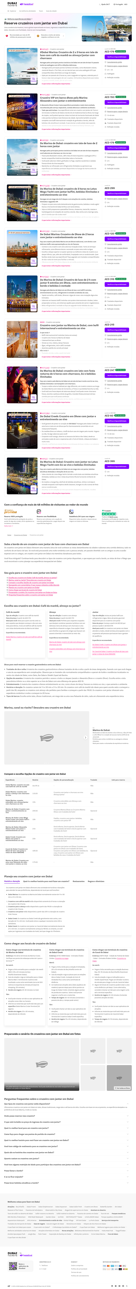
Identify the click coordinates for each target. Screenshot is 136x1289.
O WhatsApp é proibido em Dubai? (65, 1227)
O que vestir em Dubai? (42, 1227)
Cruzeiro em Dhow (91, 1207)
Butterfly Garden (106, 1207)
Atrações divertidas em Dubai (49, 1230)
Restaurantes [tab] (78, 881)
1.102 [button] (47, 231)
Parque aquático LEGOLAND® (112, 1217)
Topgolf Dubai (120, 1230)
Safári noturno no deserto (44, 1213)
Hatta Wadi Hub (107, 1230)
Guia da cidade (51, 11)
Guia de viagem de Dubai (55, 1224)
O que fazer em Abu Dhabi (17, 1237)
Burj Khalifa (20, 1207)
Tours (41, 11)
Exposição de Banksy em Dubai (60, 1234)
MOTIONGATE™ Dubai (74, 1217)
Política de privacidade (79, 1269)
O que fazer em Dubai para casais (19, 1227)
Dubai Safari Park (75, 1207)
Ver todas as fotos (123, 1088)
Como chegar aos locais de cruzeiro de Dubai (25, 590)
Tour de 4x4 (105, 1213)
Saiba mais (7, 526)
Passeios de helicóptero (34, 1210)
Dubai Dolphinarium (45, 1207)
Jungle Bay (32, 1234)
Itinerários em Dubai (74, 1224)
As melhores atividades (27, 11)
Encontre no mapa (61, 958)
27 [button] (46, 459)
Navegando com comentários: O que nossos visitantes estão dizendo (33, 585)
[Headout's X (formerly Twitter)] (127, 1286)
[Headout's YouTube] (119, 1286)
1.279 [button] (47, 185)
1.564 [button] (47, 413)
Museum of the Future (15, 1210)
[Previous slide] (9, 66)
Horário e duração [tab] (12, 881)
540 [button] (46, 277)
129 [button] (46, 140)
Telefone (45, 1265)
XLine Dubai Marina (98, 1234)
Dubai (9, 535)
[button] (41, 1064)
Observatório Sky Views (53, 1210)
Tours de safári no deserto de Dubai (20, 1213)
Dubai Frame (31, 1207)
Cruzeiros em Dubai (20, 535)
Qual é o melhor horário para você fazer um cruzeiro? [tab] (46, 881)
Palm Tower (42, 1234)
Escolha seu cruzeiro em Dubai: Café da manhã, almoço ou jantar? (32, 577)
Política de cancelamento (80, 1276)
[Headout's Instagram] (116, 1286)
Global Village (68, 1220)
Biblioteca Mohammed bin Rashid (87, 1230)
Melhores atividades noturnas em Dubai (22, 1230)
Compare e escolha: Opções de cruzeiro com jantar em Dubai (31, 582)
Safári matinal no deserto (66, 1213)
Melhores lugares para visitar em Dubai (111, 1227)
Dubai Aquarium (61, 1207)
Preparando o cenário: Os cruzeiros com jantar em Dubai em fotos (32, 592)
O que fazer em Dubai (87, 1227)
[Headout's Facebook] (123, 1286)
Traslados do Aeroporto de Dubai (19, 1224)
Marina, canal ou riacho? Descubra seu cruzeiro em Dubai (29, 580)
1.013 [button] (47, 368)
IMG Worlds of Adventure (17, 1217)
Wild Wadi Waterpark (35, 1217)
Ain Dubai (118, 1207)
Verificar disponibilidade (116, 57)
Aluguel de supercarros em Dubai (76, 1210)
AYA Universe (31, 1220)
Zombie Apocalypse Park (16, 1234)
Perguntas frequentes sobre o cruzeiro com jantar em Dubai (30, 595)
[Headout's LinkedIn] (112, 1286)
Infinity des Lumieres (81, 1234)
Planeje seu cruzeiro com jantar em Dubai (23, 587)
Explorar (13, 11)
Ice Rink (61, 1217)
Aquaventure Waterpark (16, 1220)
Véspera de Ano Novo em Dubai (95, 1224)
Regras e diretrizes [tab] (96, 881)
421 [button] (46, 49)
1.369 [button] (47, 94)
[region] (22, 66)
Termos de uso (76, 1272)
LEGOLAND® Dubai (92, 1217)
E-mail (44, 1269)
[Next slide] (35, 66)
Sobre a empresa (77, 1265)
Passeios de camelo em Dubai (87, 1213)
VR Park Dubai (81, 1220)
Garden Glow (50, 1217)
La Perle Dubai (94, 1220)
